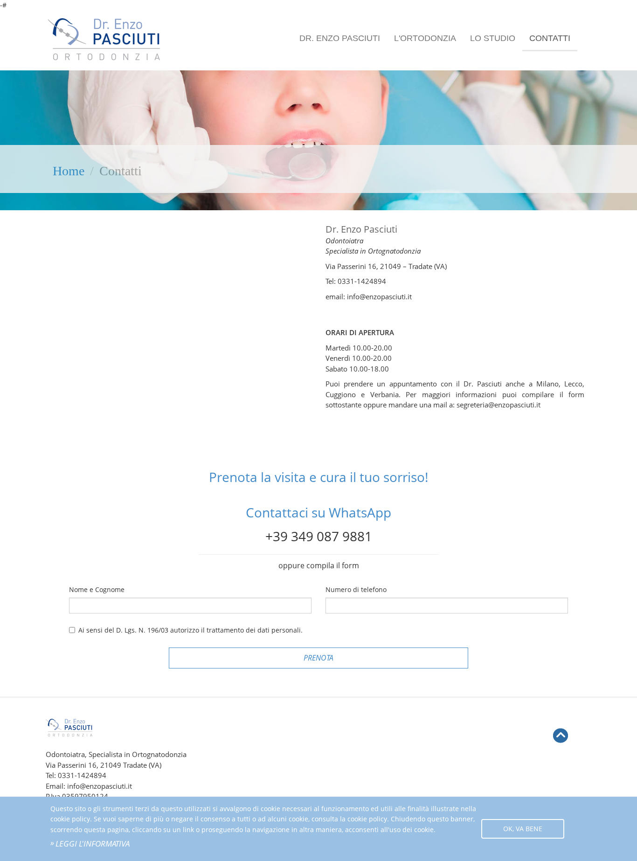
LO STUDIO (492, 38)
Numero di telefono (356, 589)
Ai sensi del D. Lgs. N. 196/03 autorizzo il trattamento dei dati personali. (190, 630)
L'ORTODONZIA (425, 38)
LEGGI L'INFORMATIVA (92, 844)
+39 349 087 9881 (318, 536)
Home (68, 171)
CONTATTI (549, 38)
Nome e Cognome (97, 589)
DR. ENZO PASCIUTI (339, 38)
